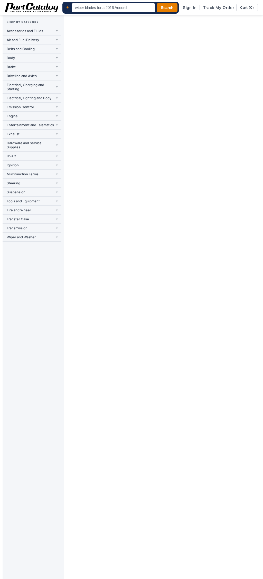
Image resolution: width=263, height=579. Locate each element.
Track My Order (218, 7)
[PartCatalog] (31, 8)
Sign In (189, 7)
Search (167, 8)
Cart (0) (247, 7)
